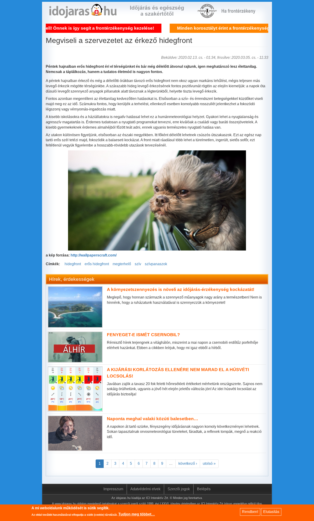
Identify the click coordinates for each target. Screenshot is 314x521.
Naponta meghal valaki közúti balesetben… (152, 418)
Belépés (204, 489)
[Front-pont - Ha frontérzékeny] (207, 15)
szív (138, 264)
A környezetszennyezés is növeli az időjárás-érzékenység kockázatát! (180, 289)
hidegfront (73, 264)
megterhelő (122, 264)
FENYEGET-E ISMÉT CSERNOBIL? (143, 334)
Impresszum (113, 489)
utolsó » (209, 463)
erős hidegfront (97, 264)
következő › (187, 463)
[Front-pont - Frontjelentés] (241, 15)
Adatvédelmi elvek (145, 489)
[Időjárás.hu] (83, 15)
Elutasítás (271, 512)
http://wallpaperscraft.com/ (94, 255)
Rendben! (250, 512)
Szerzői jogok (179, 489)
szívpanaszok (156, 264)
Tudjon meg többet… (136, 514)
